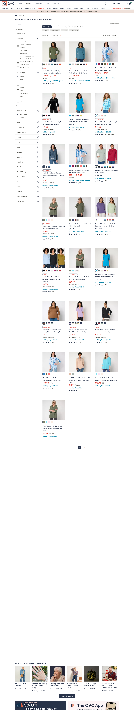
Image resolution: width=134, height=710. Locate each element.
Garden (48, 8)
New (12, 8)
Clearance (41, 8)
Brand (20, 38)
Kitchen (103, 8)
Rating (19, 187)
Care (18, 182)
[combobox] (73, 3)
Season (19, 152)
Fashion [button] (46, 30)
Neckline (20, 162)
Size (18, 122)
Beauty (62, 8)
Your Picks (5, 8)
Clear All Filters (114, 23)
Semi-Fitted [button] (74, 30)
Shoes (76, 8)
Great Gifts (20, 201)
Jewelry (69, 8)
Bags (81, 8)
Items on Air (38, 3)
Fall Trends (19, 8)
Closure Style (21, 177)
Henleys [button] (65, 30)
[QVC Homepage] (16, 15)
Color (19, 147)
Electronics (95, 8)
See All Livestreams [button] (67, 696)
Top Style (21, 73)
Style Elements (22, 196)
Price (18, 142)
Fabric (19, 137)
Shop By (19, 157)
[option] (67, 11)
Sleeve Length (21, 132)
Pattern (19, 192)
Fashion (55, 8)
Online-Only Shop (30, 8)
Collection (20, 127)
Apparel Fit (21, 111)
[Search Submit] (104, 3)
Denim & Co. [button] (55, 30)
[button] (115, 3)
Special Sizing (21, 172)
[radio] (44, 64)
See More (19, 106)
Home (87, 8)
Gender (19, 167)
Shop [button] (20, 3)
